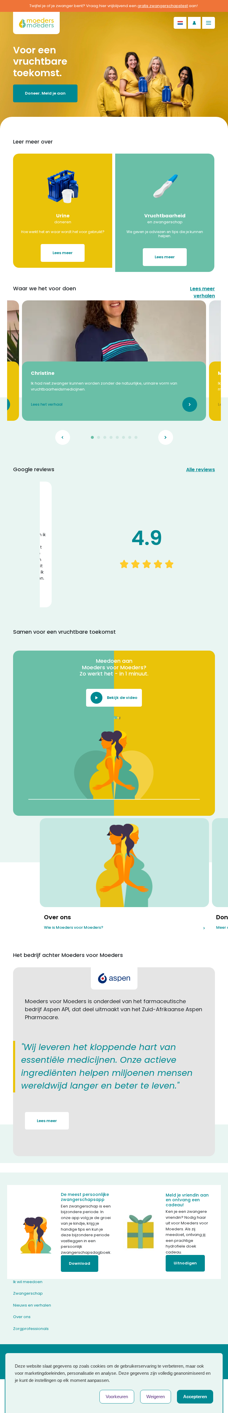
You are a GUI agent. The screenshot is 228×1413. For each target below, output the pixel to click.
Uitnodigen (185, 1263)
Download (79, 1263)
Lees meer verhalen (202, 292)
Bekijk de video (122, 697)
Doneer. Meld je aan (45, 93)
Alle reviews (200, 469)
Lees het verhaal (47, 404)
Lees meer (63, 253)
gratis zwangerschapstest (162, 6)
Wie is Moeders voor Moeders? (73, 927)
